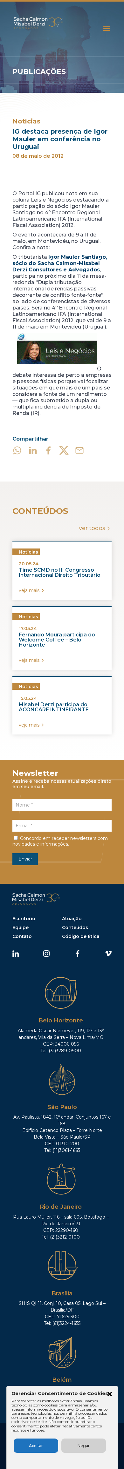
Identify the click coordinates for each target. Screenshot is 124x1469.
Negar (84, 1445)
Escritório (23, 918)
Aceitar (36, 1445)
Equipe (20, 927)
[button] (110, 1395)
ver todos (92, 528)
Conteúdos (75, 927)
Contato (22, 936)
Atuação (72, 918)
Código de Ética (81, 936)
